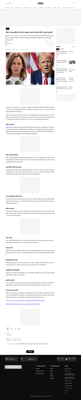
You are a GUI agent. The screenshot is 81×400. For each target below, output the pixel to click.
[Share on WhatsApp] (15, 329)
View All (73, 46)
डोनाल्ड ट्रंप (9, 117)
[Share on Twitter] (11, 329)
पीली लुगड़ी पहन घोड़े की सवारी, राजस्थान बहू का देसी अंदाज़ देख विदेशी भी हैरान (23, 304)
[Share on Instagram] (19, 329)
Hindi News (9, 344)
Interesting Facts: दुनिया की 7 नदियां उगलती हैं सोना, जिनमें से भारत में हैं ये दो (27, 301)
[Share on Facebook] (7, 329)
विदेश (7, 28)
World (14, 344)
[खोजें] (74, 3)
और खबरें (30, 351)
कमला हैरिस (8, 127)
